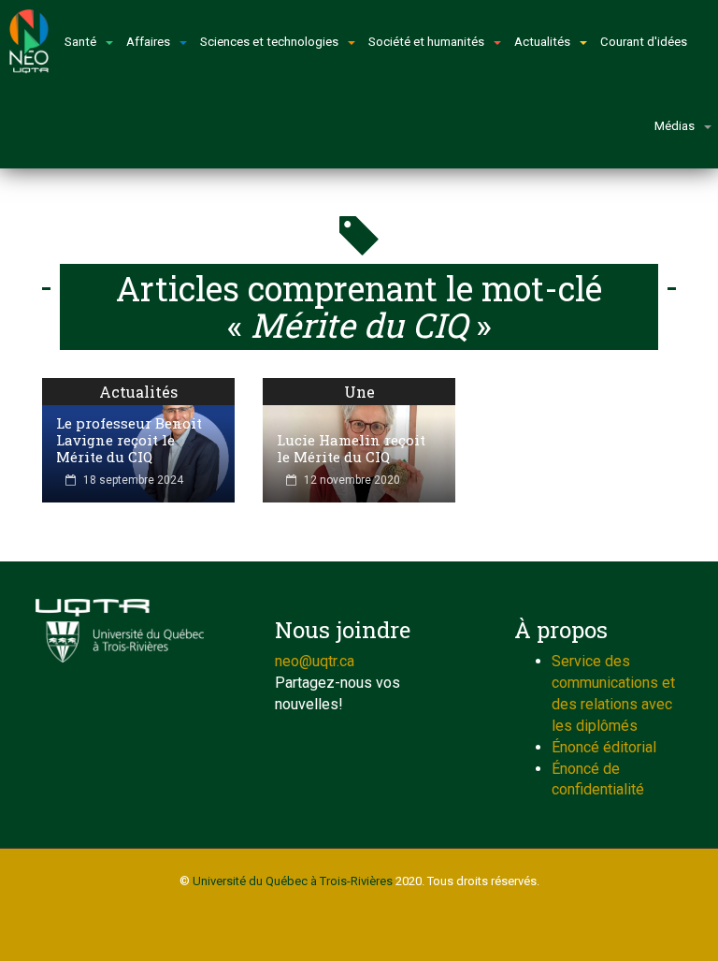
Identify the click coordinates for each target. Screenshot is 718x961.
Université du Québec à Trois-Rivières (293, 881)
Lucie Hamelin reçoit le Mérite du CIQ (351, 448)
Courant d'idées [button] (643, 42)
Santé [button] (80, 42)
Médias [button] (674, 126)
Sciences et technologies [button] (269, 42)
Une (359, 391)
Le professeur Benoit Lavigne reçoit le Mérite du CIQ (129, 440)
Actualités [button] (542, 42)
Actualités (138, 391)
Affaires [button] (148, 42)
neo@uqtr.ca (314, 661)
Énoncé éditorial (604, 747)
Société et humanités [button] (426, 42)
